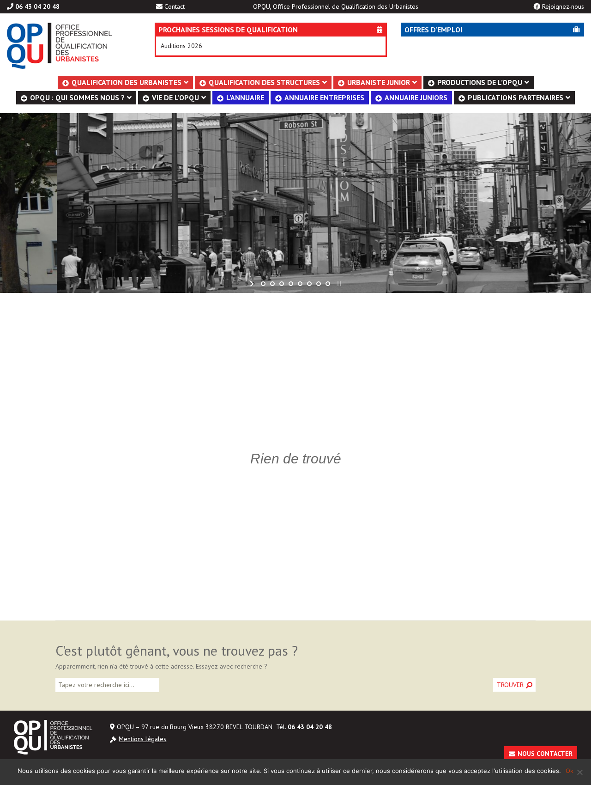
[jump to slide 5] (300, 283)
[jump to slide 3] (281, 283)
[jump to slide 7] (318, 283)
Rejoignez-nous (563, 6)
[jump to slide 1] (263, 283)
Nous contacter (545, 753)
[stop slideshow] (338, 283)
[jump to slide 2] (272, 283)
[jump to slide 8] (327, 283)
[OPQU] (67, 46)
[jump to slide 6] (309, 283)
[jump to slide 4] (291, 283)
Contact (174, 6)
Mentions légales (142, 739)
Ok (569, 770)
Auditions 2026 (181, 46)
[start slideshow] (253, 283)
